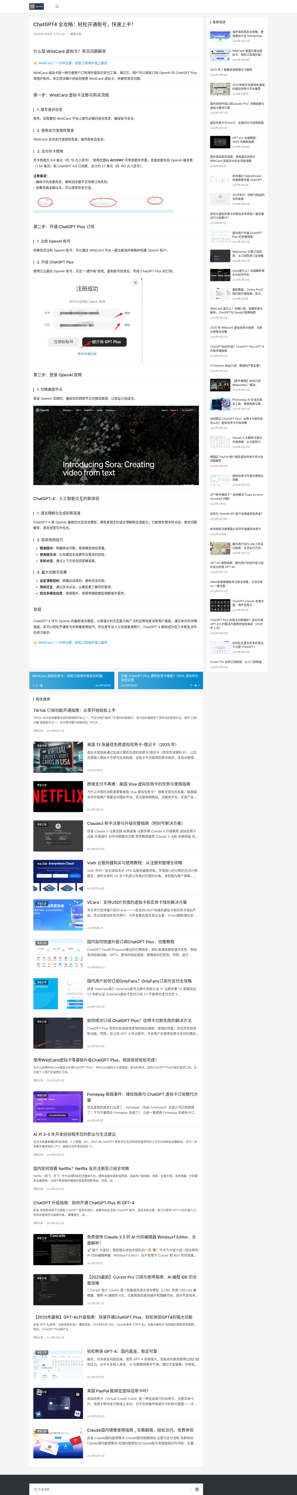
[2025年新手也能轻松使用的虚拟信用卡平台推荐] (220, 89)
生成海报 (43, 1489)
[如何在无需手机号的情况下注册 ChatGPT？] (220, 647)
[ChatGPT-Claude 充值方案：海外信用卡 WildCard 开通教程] (220, 605)
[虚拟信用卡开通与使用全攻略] (220, 480)
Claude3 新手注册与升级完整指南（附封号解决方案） (136, 823)
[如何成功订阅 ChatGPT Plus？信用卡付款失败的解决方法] (58, 1033)
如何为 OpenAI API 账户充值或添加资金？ (237, 513)
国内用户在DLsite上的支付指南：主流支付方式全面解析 (247, 548)
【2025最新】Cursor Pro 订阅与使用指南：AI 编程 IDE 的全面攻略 (142, 1280)
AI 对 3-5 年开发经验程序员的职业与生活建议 (74, 1134)
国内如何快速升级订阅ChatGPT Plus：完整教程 (130, 941)
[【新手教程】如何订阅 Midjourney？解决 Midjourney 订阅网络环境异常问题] (220, 385)
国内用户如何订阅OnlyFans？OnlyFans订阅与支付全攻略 (139, 981)
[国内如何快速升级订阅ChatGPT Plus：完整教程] (58, 954)
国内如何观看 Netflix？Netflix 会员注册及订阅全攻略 (81, 1168)
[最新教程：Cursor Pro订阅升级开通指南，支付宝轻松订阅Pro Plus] (220, 294)
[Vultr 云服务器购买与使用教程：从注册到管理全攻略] (58, 875)
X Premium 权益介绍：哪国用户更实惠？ (236, 365)
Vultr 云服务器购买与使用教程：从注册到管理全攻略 (134, 862)
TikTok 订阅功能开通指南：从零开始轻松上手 (74, 710)
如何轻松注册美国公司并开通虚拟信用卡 (235, 528)
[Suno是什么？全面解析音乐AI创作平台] (220, 275)
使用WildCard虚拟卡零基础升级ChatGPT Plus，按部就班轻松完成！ (96, 1060)
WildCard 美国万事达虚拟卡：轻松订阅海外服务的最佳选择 (247, 54)
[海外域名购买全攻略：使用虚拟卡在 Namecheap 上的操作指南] (220, 36)
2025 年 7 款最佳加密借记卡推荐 (231, 69)
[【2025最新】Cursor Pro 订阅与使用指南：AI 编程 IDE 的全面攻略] (58, 1289)
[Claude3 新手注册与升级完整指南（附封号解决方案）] (58, 836)
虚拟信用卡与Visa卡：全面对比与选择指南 (237, 122)
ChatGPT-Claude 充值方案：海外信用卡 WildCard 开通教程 (248, 605)
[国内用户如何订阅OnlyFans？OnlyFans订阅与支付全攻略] (58, 993)
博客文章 (75, 34)
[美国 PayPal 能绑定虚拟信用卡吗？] (58, 1403)
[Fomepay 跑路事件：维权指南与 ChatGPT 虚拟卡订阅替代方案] (58, 1106)
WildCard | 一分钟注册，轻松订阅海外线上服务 (72, 63)
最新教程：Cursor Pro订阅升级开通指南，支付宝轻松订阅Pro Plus (247, 293)
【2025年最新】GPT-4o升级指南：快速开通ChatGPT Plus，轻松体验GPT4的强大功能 (113, 1317)
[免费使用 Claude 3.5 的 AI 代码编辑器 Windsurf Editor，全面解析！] (58, 1249)
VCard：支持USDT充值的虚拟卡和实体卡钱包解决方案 (137, 902)
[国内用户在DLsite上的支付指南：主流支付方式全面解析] (220, 548)
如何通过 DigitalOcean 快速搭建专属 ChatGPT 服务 (247, 179)
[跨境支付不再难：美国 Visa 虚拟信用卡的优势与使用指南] (58, 796)
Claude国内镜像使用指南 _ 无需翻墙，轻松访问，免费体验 (140, 1430)
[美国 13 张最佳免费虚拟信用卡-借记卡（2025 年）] (58, 757)
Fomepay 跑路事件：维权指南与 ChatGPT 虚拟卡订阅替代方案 (142, 1097)
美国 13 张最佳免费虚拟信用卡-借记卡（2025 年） (133, 744)
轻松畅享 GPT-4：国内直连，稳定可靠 (122, 1351)
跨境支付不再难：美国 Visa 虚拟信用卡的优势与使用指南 (138, 784)
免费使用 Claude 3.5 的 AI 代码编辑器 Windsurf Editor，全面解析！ (141, 1240)
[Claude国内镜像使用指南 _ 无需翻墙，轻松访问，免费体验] (58, 1442)
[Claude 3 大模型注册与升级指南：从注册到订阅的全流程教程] (220, 442)
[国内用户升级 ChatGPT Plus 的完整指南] (220, 237)
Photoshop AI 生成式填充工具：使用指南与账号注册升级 (247, 403)
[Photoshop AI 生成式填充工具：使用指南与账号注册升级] (220, 404)
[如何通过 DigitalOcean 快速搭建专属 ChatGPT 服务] (220, 180)
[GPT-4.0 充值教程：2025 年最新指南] (220, 142)
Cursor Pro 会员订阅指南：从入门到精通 (236, 661)
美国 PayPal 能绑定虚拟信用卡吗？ (119, 1391)
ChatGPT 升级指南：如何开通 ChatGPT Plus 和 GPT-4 (83, 1202)
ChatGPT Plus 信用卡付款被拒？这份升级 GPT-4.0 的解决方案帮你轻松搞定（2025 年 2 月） (236, 623)
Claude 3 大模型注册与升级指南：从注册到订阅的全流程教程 (247, 441)
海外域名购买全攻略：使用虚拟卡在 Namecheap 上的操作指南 (247, 35)
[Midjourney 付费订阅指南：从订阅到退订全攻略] (220, 256)
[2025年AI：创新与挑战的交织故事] (220, 199)
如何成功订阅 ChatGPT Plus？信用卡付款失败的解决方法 (139, 1020)
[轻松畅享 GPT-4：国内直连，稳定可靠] (58, 1364)
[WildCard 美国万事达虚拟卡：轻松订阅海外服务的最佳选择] (220, 55)
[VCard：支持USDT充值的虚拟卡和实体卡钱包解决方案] (58, 915)
